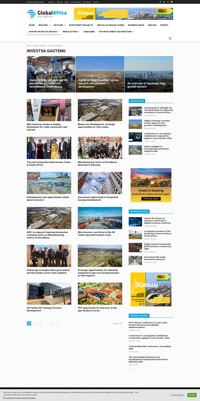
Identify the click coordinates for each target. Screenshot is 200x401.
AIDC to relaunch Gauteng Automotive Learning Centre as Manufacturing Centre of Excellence (47, 235)
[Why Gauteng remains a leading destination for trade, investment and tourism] (49, 110)
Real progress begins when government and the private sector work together (48, 271)
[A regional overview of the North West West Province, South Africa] (135, 234)
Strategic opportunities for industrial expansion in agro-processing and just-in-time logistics (99, 273)
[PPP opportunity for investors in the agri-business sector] (100, 294)
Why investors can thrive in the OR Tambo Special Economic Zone (96, 233)
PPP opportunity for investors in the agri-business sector (97, 309)
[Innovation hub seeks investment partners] (135, 260)
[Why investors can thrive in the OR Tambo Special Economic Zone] (100, 218)
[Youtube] (171, 2)
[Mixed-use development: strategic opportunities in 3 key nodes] (100, 110)
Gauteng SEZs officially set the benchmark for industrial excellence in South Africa (158, 110)
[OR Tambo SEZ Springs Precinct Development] (49, 294)
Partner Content (139, 316)
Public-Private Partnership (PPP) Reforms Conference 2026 (157, 246)
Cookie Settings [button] (177, 395)
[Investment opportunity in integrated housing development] (100, 183)
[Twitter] (160, 2)
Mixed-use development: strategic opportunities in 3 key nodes (96, 125)
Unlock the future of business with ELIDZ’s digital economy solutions (157, 220)
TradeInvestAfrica (40, 46)
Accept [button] (192, 395)
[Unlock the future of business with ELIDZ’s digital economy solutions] (135, 222)
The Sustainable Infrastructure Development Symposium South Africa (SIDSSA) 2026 (148, 359)
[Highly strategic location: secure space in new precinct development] (100, 74)
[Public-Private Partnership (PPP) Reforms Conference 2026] (135, 247)
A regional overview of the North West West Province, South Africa (158, 233)
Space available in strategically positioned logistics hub (156, 148)
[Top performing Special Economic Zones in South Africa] (49, 148)
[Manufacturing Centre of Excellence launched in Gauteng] (100, 148)
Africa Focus (137, 101)
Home (29, 46)
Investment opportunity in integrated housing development (98, 198)
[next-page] (57, 323)
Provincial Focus (139, 211)
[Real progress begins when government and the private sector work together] (49, 256)
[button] (170, 38)
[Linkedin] (164, 2)
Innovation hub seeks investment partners (155, 258)
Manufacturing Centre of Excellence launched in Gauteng (97, 163)
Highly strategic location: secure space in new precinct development (157, 122)
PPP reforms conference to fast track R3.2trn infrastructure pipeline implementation (148, 324)
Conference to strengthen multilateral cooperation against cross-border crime (158, 135)
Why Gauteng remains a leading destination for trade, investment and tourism (47, 127)
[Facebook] (167, 2)
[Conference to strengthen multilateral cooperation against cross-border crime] (135, 137)
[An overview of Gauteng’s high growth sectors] (149, 74)
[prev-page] (130, 160)
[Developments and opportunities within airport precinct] (49, 183)
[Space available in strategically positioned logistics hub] (135, 150)
